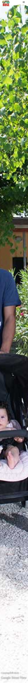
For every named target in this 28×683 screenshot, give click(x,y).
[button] (24, 2)
